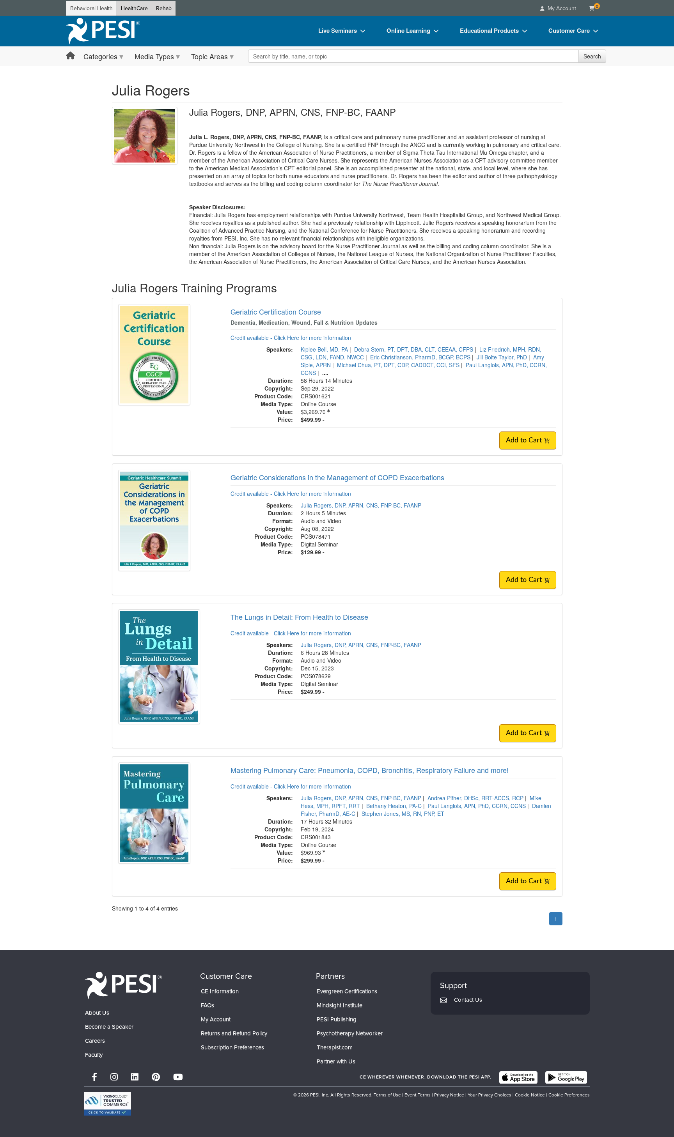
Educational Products (489, 30)
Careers (95, 1040)
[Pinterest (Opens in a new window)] (156, 1077)
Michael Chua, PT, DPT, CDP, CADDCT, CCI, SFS (398, 365)
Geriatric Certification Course (276, 311)
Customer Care (569, 30)
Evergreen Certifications (347, 991)
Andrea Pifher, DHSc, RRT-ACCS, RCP (475, 798)
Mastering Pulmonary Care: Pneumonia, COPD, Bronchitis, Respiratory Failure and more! (370, 770)
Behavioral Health (91, 8)
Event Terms (417, 1094)
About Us (97, 1012)
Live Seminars (337, 30)
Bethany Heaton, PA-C (394, 806)
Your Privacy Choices (489, 1094)
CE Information (220, 991)
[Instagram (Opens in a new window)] (114, 1077)
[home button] (70, 55)
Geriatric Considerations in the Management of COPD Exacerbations (337, 477)
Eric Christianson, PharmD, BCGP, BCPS (420, 357)
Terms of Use (387, 1094)
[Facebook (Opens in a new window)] (94, 1077)
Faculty (94, 1054)
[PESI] (123, 985)
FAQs (207, 1005)
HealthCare (134, 8)
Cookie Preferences (569, 1094)
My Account (216, 1019)
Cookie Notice (530, 1094)
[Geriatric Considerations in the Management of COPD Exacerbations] (154, 519)
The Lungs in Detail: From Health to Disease (299, 617)
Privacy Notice (449, 1094)
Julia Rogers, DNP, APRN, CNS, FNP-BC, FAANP (361, 505)
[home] (103, 31)
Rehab (164, 8)
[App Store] (518, 1077)
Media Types (154, 56)
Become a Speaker (109, 1026)
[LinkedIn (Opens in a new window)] (134, 1077)
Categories (100, 56)
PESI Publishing (337, 1019)
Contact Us (468, 1000)
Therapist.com (335, 1047)
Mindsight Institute (339, 1005)
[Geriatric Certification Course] (154, 354)
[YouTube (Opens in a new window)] (178, 1077)
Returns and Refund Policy (234, 1033)
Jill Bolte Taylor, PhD (502, 357)
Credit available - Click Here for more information (291, 337)
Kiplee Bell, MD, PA (324, 349)
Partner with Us (336, 1061)
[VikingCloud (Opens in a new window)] (107, 1104)
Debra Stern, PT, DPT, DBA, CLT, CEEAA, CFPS (413, 349)
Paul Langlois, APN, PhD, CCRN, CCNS (477, 806)
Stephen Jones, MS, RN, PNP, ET (403, 813)
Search (592, 56)
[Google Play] (566, 1077)
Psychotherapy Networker (350, 1033)
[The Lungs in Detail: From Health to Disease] (159, 666)
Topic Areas (209, 56)
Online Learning (408, 30)
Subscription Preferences (232, 1047)
